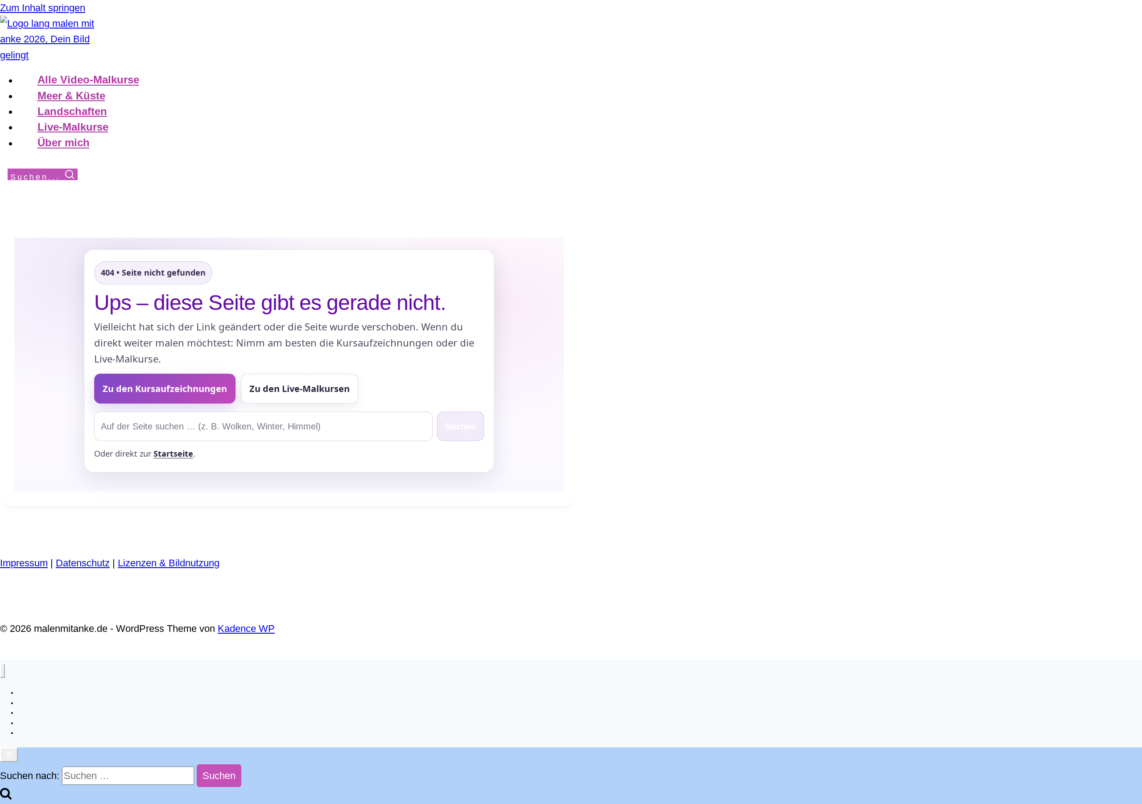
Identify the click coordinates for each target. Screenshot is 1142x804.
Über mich (63, 143)
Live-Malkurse (72, 127)
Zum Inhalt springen (42, 7)
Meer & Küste (71, 96)
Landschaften (72, 111)
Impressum (24, 563)
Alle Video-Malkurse (88, 80)
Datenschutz (83, 563)
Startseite (173, 453)
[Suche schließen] (9, 754)
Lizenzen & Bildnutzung (168, 563)
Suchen (460, 426)
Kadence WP (246, 628)
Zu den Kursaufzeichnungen (165, 389)
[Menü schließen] (2, 671)
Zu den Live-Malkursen (299, 389)
